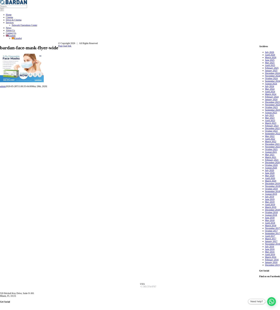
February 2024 (272, 97)
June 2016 (269, 249)
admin (3, 86)
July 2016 (269, 246)
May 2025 (269, 62)
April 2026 (270, 55)
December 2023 (272, 102)
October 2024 (271, 78)
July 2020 (269, 170)
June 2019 (269, 199)
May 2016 (269, 252)
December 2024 (272, 73)
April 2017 (270, 236)
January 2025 (271, 70)
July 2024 (269, 86)
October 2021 (271, 149)
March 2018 (270, 225)
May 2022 (269, 136)
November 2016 (272, 244)
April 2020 (270, 178)
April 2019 (270, 204)
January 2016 (271, 262)
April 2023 (270, 120)
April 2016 (270, 254)
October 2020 (271, 165)
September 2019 (272, 191)
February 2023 (272, 125)
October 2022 (271, 131)
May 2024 (269, 89)
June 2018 (269, 217)
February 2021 (272, 160)
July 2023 (269, 115)
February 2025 (272, 68)
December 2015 (272, 265)
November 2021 (272, 147)
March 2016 (270, 257)
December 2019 (272, 183)
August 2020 (271, 168)
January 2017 (271, 241)
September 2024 (272, 81)
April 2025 (270, 65)
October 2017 (271, 231)
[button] (271, 301)
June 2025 (269, 60)
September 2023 (272, 110)
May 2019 (269, 202)
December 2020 (272, 162)
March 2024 (270, 94)
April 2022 (270, 139)
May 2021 (269, 154)
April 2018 (270, 223)
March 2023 (270, 123)
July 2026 (269, 52)
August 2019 (271, 194)
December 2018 (272, 210)
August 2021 (271, 152)
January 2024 (271, 99)
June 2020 (269, 173)
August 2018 (271, 215)
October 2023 (271, 107)
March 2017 (270, 238)
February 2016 (272, 259)
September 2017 (272, 233)
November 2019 (272, 186)
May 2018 (269, 220)
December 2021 (272, 144)
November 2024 (272, 76)
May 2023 (269, 118)
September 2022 (272, 133)
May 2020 (269, 175)
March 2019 (270, 207)
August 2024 (271, 83)
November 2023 (272, 104)
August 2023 (271, 112)
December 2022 (272, 128)
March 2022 (270, 141)
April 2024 (270, 91)
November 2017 (272, 228)
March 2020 (270, 181)
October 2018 (271, 212)
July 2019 (269, 196)
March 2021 (270, 157)
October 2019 (271, 189)
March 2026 (270, 57)
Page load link (64, 46)
